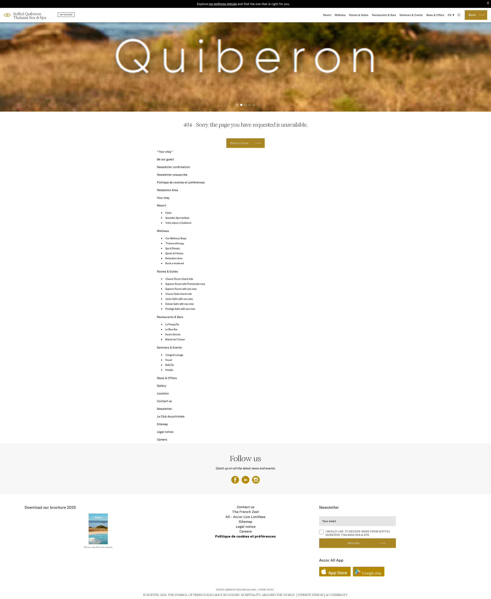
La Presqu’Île (172, 324)
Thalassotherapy (174, 243)
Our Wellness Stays (175, 238)
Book (472, 15)
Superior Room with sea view (181, 288)
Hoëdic (169, 369)
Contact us (164, 401)
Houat (168, 359)
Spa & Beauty (172, 248)
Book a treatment (174, 263)
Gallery (161, 386)
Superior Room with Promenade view (185, 283)
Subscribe (353, 543)
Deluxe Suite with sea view (179, 303)
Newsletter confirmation (173, 167)
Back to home (239, 143)
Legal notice (165, 432)
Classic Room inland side (179, 278)
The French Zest (245, 512)
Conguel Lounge (174, 354)
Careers (162, 439)
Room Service (172, 334)
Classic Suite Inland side (178, 293)
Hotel (168, 212)
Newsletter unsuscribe (172, 174)
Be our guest (165, 159)
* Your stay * (165, 151)
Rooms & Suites (358, 15)
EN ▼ (451, 15)
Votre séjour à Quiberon (178, 222)
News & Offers (435, 15)
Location (163, 393)
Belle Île (169, 364)
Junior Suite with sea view (179, 298)
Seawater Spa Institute (177, 217)
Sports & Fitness (174, 253)
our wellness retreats (223, 4)
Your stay (163, 198)
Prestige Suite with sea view (180, 308)
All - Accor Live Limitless (245, 516)
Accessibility (337, 595)
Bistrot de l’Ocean (175, 339)
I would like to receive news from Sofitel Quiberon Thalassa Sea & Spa (357, 532)
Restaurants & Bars (384, 15)
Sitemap (162, 424)
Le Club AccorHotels (171, 416)
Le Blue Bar (171, 329)
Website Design (310, 595)
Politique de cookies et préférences (181, 182)
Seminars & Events (411, 15)
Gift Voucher (66, 15)
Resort (327, 15)
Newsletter (164, 409)
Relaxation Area (167, 190)
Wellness (340, 15)
